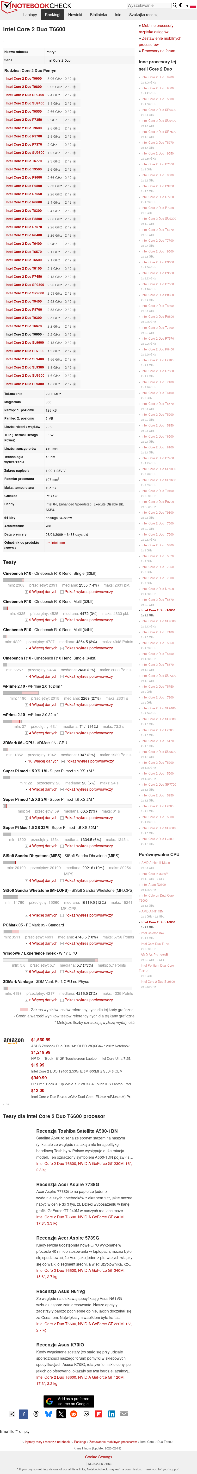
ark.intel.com (55, 542)
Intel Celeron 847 (152, 933)
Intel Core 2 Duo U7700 (158, 196)
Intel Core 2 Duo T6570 (24, 251)
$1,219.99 (40, 1052)
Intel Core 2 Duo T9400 (24, 301)
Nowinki (75, 14)
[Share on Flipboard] (98, 1413)
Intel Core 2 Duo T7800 (158, 327)
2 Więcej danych (41, 999)
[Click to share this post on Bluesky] (48, 1414)
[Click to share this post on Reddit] (73, 1413)
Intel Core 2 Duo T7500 (158, 523)
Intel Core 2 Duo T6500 (24, 260)
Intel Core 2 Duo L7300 (157, 806)
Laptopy (30, 14)
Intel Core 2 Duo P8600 (24, 202)
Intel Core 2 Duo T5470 (158, 740)
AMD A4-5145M (153, 911)
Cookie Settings (98, 1457)
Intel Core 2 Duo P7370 (24, 144)
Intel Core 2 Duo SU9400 (25, 103)
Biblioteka (98, 14)
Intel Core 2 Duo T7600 (158, 534)
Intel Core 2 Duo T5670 (158, 664)
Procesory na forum (158, 50)
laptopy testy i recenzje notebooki (47, 1441)
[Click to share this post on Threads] (36, 1414)
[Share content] (12, 1414)
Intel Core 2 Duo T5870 (158, 556)
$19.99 (37, 1065)
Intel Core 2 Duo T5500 (158, 99)
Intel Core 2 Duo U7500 (158, 588)
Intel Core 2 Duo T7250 (158, 566)
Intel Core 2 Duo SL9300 (25, 383)
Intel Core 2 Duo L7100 (157, 360)
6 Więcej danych (41, 971)
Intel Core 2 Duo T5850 (158, 425)
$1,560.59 (40, 1039)
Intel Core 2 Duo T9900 (24, 78)
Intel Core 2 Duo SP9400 (25, 94)
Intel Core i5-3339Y (155, 873)
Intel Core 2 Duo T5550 (158, 642)
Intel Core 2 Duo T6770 (24, 161)
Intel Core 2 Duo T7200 (158, 697)
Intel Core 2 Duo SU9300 (25, 152)
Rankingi (52, 14)
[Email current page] (124, 1414)
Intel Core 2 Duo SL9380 (25, 367)
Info (118, 14)
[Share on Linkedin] (111, 1413)
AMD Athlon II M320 (156, 862)
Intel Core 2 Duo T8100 (24, 268)
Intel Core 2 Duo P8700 (24, 309)
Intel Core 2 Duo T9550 (24, 111)
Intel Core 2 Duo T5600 (158, 773)
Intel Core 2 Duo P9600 (24, 177)
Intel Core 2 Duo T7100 (158, 632)
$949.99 (39, 1077)
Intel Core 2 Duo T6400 (24, 243)
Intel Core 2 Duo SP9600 (25, 293)
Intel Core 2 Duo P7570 (24, 227)
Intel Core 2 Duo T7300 (158, 577)
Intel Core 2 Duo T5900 (158, 414)
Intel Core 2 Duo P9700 (24, 136)
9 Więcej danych (41, 591)
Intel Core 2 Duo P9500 (24, 185)
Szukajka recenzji (144, 14)
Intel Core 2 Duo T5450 (158, 653)
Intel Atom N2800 (154, 884)
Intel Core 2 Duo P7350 (24, 119)
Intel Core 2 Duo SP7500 (159, 131)
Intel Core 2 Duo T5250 (158, 795)
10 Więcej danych (42, 761)
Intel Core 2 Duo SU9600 (25, 375)
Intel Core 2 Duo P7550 (24, 194)
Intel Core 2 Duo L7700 (157, 730)
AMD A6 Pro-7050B (154, 954)
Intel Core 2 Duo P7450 (24, 276)
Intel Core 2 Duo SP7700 (159, 784)
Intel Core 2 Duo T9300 (24, 317)
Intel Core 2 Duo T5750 (158, 686)
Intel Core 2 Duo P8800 (24, 218)
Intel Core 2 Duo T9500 (24, 169)
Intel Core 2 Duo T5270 (158, 142)
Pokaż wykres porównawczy (87, 591)
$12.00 (37, 1090)
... (191, 14)
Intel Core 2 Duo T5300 (158, 817)
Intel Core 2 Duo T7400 (158, 382)
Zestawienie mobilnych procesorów (113, 1441)
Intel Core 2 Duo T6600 (158, 610)
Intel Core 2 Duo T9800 (24, 86)
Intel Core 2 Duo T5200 (158, 762)
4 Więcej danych (41, 648)
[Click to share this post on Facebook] (23, 1414)
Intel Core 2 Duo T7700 (158, 240)
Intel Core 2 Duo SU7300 (25, 351)
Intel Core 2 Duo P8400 (24, 235)
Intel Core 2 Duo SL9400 (25, 359)
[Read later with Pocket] (86, 1413)
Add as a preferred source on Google (73, 1401)
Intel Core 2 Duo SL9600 (25, 342)
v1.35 (6, 1104)
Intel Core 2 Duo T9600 (24, 128)
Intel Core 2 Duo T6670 (24, 326)
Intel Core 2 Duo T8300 (24, 210)
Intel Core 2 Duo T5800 (158, 545)
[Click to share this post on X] (61, 1413)
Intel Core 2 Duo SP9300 (25, 284)
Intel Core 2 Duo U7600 (158, 370)
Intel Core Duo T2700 (155, 943)
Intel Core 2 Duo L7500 (157, 838)
